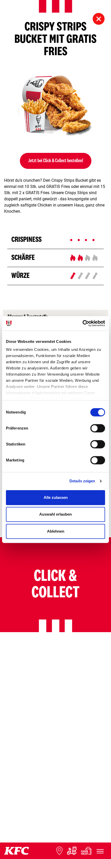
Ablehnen (55, 531)
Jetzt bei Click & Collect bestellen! (55, 160)
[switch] (97, 428)
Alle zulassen (56, 497)
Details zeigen (82, 481)
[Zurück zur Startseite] (16, 851)
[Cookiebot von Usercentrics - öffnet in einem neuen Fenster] (82, 323)
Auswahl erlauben (55, 514)
